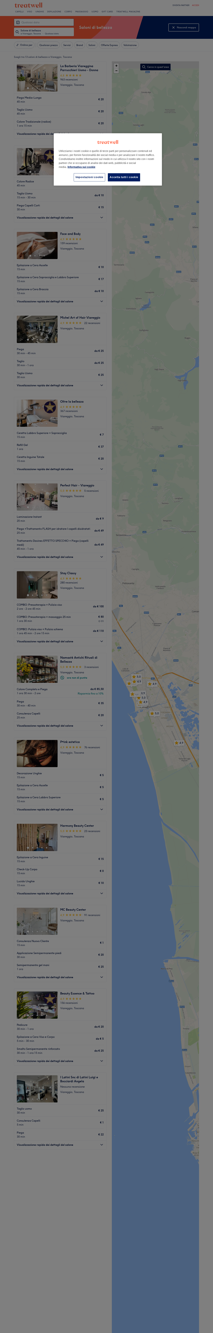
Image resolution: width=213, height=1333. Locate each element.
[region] (108, 159)
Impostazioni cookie (89, 177)
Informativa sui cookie (81, 167)
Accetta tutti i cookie (124, 177)
